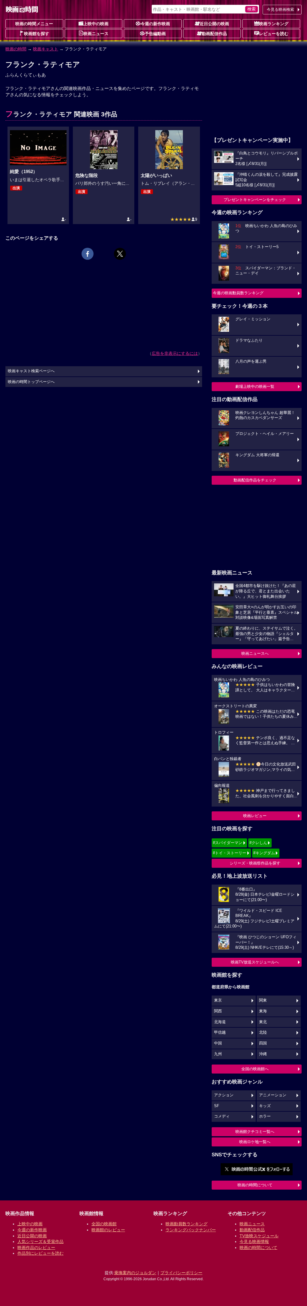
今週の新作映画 (155, 23)
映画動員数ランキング (186, 1223)
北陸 (263, 1032)
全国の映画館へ (255, 1069)
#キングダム (264, 853)
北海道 (220, 1022)
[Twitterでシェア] (120, 254)
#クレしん (258, 842)
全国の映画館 (104, 1223)
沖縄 (263, 1054)
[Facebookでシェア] (88, 254)
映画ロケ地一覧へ (254, 1142)
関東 (263, 1000)
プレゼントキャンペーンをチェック (255, 199)
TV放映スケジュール (259, 1235)
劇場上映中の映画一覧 (254, 386)
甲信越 (220, 1032)
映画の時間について (255, 1185)
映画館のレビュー (108, 1229)
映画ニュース (96, 33)
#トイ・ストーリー (229, 853)
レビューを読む (273, 33)
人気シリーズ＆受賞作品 (40, 1241)
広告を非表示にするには (175, 353)
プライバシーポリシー (181, 1272)
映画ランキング (273, 23)
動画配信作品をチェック (255, 480)
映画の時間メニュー (34, 23)
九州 (218, 1054)
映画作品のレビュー (36, 1247)
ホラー (265, 1116)
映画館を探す (36, 33)
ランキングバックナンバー (190, 1229)
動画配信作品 (214, 33)
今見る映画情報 (254, 1241)
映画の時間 (15, 48)
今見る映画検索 (280, 9)
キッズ (265, 1106)
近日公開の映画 (214, 23)
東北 (263, 1022)
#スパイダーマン (227, 842)
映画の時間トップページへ (31, 382)
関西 (218, 1011)
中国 (218, 1043)
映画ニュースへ (255, 653)
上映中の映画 (96, 23)
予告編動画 (155, 33)
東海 (263, 1011)
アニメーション (272, 1095)
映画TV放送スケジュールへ (255, 962)
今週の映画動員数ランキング (238, 293)
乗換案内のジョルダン (135, 1272)
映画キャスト (45, 48)
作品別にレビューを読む (40, 1253)
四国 (263, 1043)
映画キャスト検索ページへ (31, 371)
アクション (224, 1095)
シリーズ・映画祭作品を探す (255, 863)
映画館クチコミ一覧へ (254, 1131)
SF (216, 1106)
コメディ (222, 1116)
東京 (218, 1000)
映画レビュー (255, 815)
